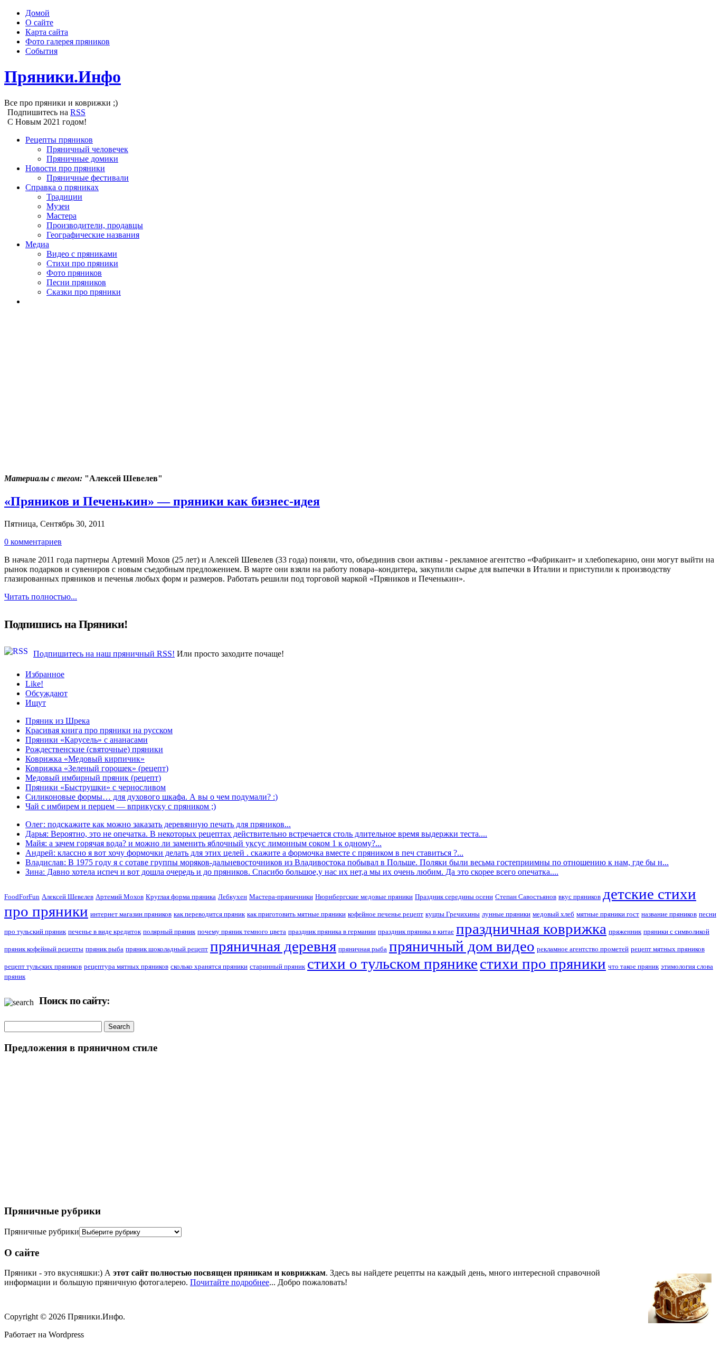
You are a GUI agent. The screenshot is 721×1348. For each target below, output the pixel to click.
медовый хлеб (553, 914)
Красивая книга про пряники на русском (99, 730)
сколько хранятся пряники (209, 966)
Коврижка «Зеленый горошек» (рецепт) (96, 768)
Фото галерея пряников (67, 41)
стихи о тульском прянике (392, 963)
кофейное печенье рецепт (385, 914)
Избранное (44, 674)
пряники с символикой (676, 931)
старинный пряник (277, 966)
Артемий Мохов (120, 897)
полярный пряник (169, 931)
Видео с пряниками (81, 253)
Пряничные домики (82, 158)
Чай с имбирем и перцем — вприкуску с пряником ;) (120, 806)
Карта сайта (46, 31)
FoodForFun (22, 897)
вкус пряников (579, 897)
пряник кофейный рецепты (43, 949)
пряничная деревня (273, 946)
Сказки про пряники (83, 291)
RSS (78, 112)
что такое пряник (633, 966)
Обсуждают (46, 693)
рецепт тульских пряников (43, 966)
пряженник (625, 931)
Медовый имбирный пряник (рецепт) (93, 777)
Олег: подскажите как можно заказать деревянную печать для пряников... (158, 824)
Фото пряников (74, 272)
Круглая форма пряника (181, 897)
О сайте (39, 22)
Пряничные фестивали (87, 177)
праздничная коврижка (531, 928)
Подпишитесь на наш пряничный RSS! (104, 653)
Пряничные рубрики (41, 1231)
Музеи (58, 206)
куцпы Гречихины (452, 914)
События (41, 50)
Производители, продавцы (94, 225)
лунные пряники (506, 914)
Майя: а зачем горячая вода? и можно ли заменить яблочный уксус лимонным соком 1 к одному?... (203, 843)
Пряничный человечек (87, 149)
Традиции (64, 196)
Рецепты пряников (59, 139)
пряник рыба (105, 949)
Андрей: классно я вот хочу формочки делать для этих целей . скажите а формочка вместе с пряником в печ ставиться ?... (244, 852)
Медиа (37, 244)
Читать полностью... (40, 596)
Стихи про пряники (82, 263)
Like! (34, 683)
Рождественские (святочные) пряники (94, 749)
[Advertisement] (321, 389)
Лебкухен (232, 897)
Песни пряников (76, 282)
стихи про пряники (543, 963)
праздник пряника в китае (416, 931)
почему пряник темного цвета (241, 931)
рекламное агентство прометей (583, 949)
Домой (37, 12)
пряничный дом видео (462, 946)
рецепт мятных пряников (668, 949)
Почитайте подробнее (229, 1282)
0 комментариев (33, 541)
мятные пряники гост (607, 914)
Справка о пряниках (62, 187)
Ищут (35, 702)
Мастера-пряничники (281, 897)
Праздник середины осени (454, 897)
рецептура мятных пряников (126, 966)
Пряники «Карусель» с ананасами (86, 739)
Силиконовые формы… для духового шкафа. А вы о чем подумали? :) (151, 796)
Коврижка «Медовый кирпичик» (85, 758)
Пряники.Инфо (62, 76)
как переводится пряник (209, 914)
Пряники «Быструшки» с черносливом (95, 787)
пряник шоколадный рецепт (167, 949)
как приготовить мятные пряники (296, 914)
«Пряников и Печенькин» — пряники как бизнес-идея (162, 501)
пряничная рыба (362, 949)
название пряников (669, 914)
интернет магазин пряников (131, 914)
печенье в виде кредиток (104, 931)
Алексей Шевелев (67, 897)
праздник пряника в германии (332, 931)
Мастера (61, 215)
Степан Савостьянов (525, 897)
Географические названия (92, 234)
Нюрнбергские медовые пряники (364, 897)
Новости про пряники (65, 168)
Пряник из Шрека (57, 720)
